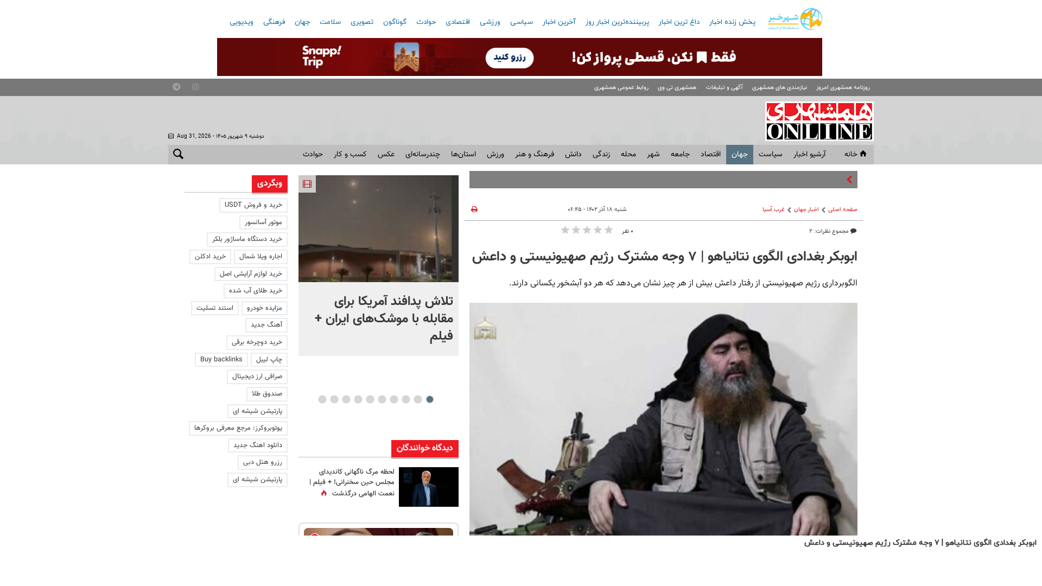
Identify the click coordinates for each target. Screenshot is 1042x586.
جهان (302, 22)
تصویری (362, 22)
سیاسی (521, 22)
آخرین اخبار (559, 22)
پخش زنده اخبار (732, 22)
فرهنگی (274, 22)
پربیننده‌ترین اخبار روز (617, 22)
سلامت (330, 22)
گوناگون (394, 22)
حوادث (426, 22)
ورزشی (490, 22)
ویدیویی (241, 22)
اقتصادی (458, 22)
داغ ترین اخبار (679, 22)
